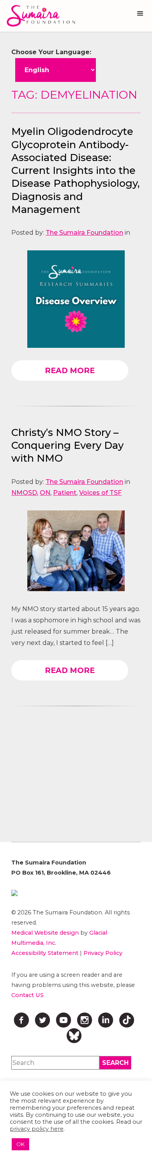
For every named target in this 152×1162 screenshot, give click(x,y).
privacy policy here (37, 1128)
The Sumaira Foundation (84, 232)
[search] (115, 1063)
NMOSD (24, 492)
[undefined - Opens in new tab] (76, 893)
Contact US (27, 995)
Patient (64, 492)
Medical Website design (45, 932)
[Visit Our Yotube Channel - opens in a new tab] (63, 1020)
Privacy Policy (102, 953)
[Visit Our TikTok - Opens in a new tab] (126, 1020)
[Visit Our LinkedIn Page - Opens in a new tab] (105, 1020)
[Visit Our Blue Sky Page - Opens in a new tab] (74, 1035)
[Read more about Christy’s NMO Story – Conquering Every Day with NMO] (76, 550)
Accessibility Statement (44, 953)
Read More (70, 370)
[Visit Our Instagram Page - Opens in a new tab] (84, 1020)
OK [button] (20, 1144)
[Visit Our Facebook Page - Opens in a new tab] (21, 1020)
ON (45, 492)
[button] (140, 13)
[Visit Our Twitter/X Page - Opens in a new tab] (42, 1020)
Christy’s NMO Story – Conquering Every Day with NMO (67, 445)
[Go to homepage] (39, 16)
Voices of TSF (100, 492)
